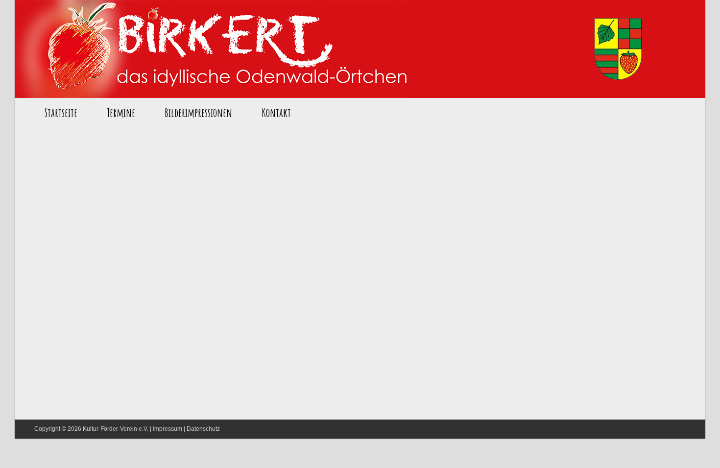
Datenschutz (203, 428)
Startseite (211, 49)
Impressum (167, 428)
